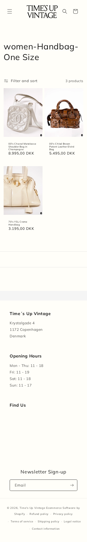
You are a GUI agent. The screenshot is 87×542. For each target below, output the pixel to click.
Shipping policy (48, 521)
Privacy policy (63, 514)
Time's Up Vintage (32, 508)
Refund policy (39, 514)
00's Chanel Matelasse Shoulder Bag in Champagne (22, 146)
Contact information (46, 528)
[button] (9, 11)
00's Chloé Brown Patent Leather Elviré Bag (61, 146)
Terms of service (22, 521)
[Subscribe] (71, 485)
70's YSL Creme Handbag (17, 223)
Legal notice (72, 521)
